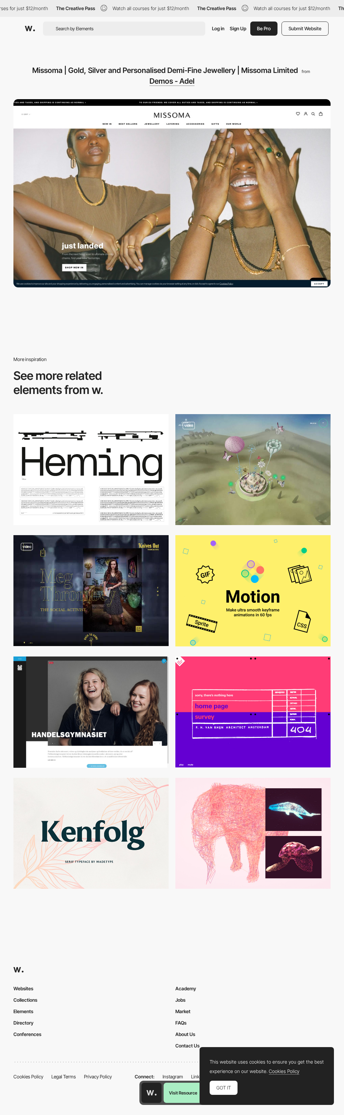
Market (182, 1011)
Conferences (27, 1034)
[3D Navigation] (253, 469)
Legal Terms (63, 1076)
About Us (185, 1034)
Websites (23, 988)
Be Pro (264, 28)
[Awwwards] (30, 28)
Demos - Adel (172, 81)
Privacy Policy (98, 1076)
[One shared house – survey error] (253, 711)
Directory (23, 1023)
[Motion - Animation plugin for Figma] (253, 590)
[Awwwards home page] (151, 1093)
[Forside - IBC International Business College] (91, 712)
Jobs (180, 1000)
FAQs (180, 1023)
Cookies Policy (28, 1076)
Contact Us (187, 1045)
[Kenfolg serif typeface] (91, 833)
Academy (185, 988)
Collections (25, 1000)
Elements (23, 1011)
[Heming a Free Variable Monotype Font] (91, 469)
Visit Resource (183, 1093)
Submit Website (305, 28)
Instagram (173, 1076)
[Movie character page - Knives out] (91, 590)
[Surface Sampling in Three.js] (253, 833)
